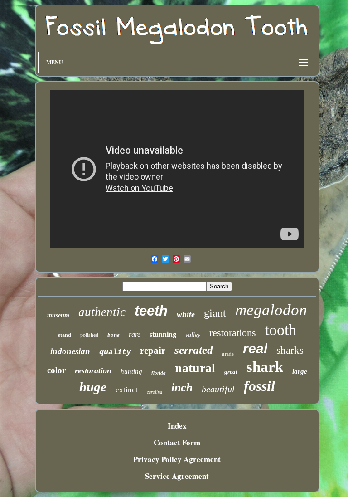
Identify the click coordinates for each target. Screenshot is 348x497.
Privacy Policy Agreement (177, 459)
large (299, 371)
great (230, 371)
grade (228, 353)
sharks (290, 350)
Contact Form (177, 442)
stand (64, 335)
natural (195, 368)
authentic (102, 312)
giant (215, 313)
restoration (93, 370)
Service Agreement (177, 476)
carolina (154, 392)
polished (89, 335)
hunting (131, 371)
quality (115, 352)
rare (134, 334)
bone (113, 334)
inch (182, 387)
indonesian (70, 351)
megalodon (271, 310)
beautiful (218, 389)
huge (92, 387)
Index (177, 425)
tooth (280, 330)
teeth (151, 311)
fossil (259, 386)
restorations (232, 332)
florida (158, 372)
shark (264, 367)
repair (152, 350)
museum (58, 315)
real (255, 348)
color (56, 370)
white (186, 314)
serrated (193, 350)
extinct (127, 389)
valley (192, 334)
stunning (163, 334)
